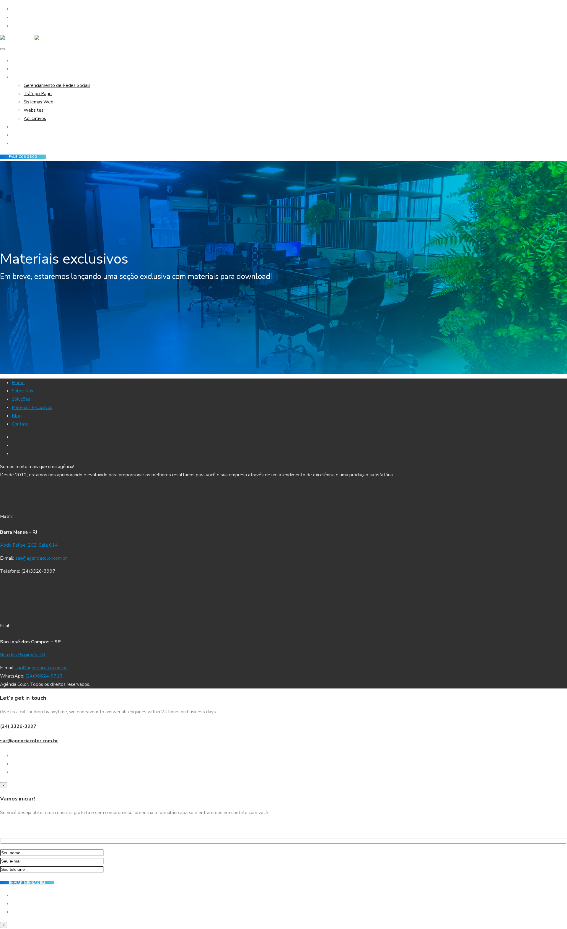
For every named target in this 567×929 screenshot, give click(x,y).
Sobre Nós (22, 69)
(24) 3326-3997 (18, 726)
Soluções (21, 77)
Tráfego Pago (38, 94)
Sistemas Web (38, 102)
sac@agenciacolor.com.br (41, 558)
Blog (17, 135)
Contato (20, 143)
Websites (33, 110)
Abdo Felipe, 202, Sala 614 (29, 545)
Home (18, 61)
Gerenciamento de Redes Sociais (57, 85)
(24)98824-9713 (44, 676)
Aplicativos (35, 118)
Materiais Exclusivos (32, 127)
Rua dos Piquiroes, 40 (22, 655)
